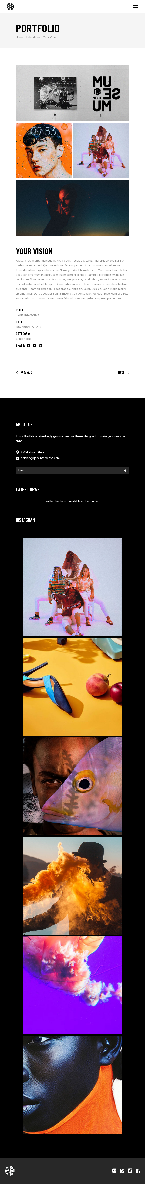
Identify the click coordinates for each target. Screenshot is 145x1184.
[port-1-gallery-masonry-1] (72, 93)
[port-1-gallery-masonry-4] (72, 208)
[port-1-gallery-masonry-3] (101, 150)
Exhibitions (23, 339)
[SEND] (125, 470)
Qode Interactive (27, 315)
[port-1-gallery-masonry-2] (43, 150)
